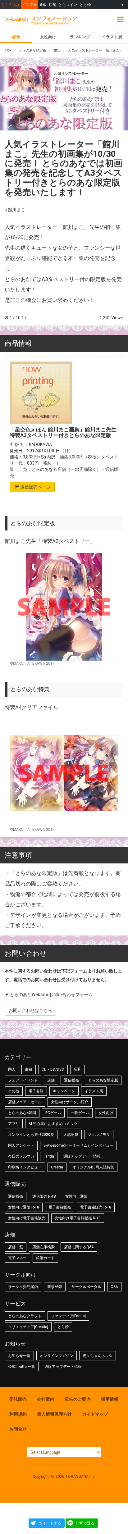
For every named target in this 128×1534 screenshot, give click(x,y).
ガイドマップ (95, 1414)
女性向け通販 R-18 (23, 1207)
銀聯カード (45, 1258)
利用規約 (18, 1414)
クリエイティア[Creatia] (28, 1327)
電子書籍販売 (59, 1207)
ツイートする (50, 1523)
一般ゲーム (80, 1113)
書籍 (28, 1069)
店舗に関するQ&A (79, 1247)
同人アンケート (21, 1145)
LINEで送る (85, 1523)
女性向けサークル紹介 (69, 1102)
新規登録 (54, 1287)
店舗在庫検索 (43, 1247)
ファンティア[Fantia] (68, 1316)
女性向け (48, 36)
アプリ (13, 1124)
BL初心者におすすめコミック (53, 1124)
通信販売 (71, 1080)
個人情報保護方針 (54, 1414)
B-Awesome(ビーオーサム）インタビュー (78, 1145)
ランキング (80, 36)
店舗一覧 (15, 1247)
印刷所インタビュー (25, 1167)
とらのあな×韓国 (22, 1113)
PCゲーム (53, 1113)
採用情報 (109, 1399)
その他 (13, 1091)
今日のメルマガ (21, 1156)
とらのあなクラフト (25, 1316)
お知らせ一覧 (19, 1356)
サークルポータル (86, 1287)
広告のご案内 (78, 1399)
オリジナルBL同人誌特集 (93, 1167)
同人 (12, 1069)
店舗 (52, 4)
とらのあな (10, 4)
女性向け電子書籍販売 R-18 (78, 1218)
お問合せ (18, 1429)
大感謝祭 (70, 1134)
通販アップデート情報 (82, 1156)
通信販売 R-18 (44, 1196)
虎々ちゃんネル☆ (97, 1356)
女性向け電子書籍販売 (26, 1218)
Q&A (114, 1287)
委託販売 (18, 1399)
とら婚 (85, 4)
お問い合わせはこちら (30, 1010)
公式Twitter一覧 (21, 1366)
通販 (43, 4)
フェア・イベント (23, 1080)
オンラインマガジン (56, 1356)
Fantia (48, 1156)
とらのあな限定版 (103, 1080)
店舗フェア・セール (25, 1102)
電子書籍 (36, 1091)
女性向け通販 (76, 1196)
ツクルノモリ (99, 1134)
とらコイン (67, 4)
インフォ (29, 4)
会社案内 (45, 1399)
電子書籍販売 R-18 (95, 1207)
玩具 (77, 1069)
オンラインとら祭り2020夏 (31, 1134)
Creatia (57, 1167)
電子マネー (17, 1258)
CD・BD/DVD (53, 1069)
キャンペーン (64, 1091)
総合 (16, 36)
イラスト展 (112, 36)
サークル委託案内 (23, 1287)
